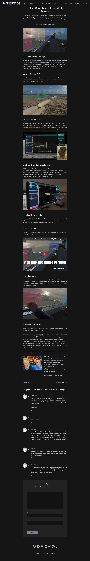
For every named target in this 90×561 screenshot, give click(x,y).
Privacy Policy (50, 558)
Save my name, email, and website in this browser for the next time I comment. (43, 528)
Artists (60, 3)
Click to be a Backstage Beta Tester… (45, 24)
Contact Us (77, 3)
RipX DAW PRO (32, 3)
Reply (31, 410)
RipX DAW (24, 3)
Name (28, 512)
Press (66, 3)
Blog (71, 3)
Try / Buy (48, 3)
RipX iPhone (40, 3)
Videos (54, 3)
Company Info (38, 553)
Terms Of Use (45, 553)
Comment (29, 490)
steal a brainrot (40, 472)
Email (28, 520)
